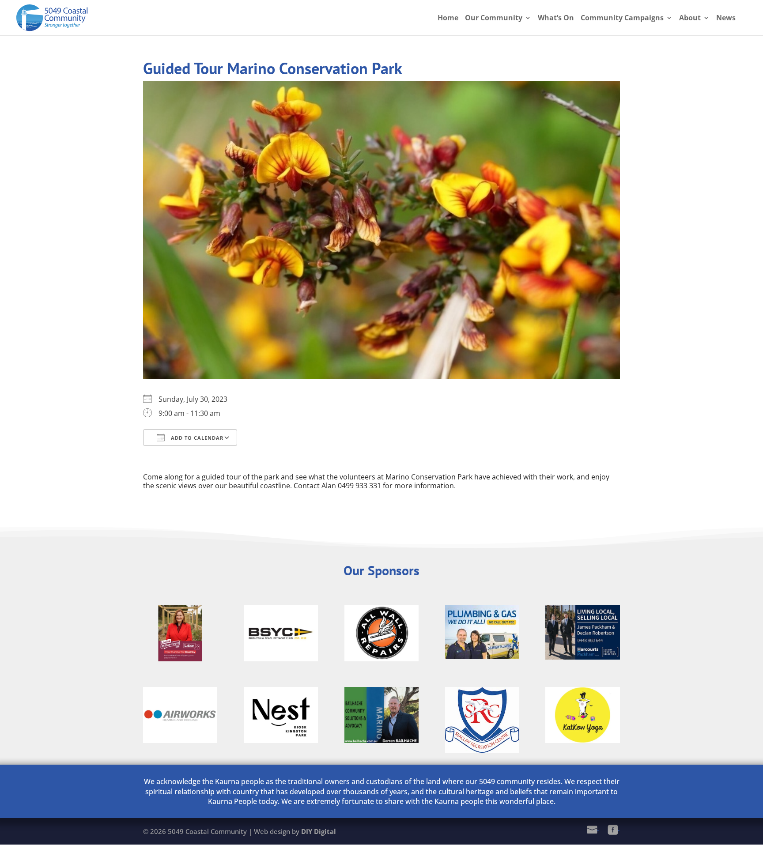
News (726, 19)
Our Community (493, 19)
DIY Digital (318, 831)
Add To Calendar (196, 437)
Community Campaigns (622, 19)
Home (448, 19)
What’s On (556, 19)
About (690, 19)
